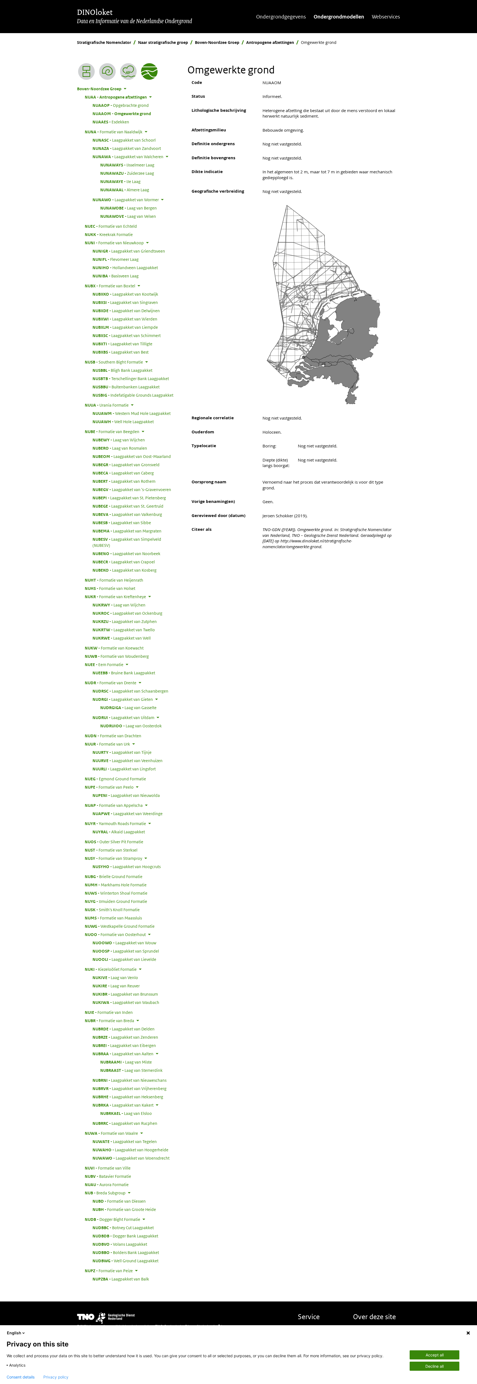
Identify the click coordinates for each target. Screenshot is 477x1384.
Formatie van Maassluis (113, 918)
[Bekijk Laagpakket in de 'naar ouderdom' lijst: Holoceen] (107, 71)
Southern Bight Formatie (114, 362)
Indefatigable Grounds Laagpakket (132, 395)
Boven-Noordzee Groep (217, 42)
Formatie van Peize (109, 1270)
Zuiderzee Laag (127, 173)
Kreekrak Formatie (109, 234)
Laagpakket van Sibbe (121, 522)
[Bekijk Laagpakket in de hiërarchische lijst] (86, 71)
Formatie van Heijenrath (114, 580)
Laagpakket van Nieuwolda (126, 795)
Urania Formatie (107, 405)
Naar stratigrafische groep (163, 42)
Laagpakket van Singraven (125, 302)
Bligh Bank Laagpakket (122, 370)
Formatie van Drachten (113, 735)
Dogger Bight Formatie (112, 1219)
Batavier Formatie (108, 1176)
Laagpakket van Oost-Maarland (131, 456)
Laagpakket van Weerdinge (127, 813)
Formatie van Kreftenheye (115, 596)
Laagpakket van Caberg (123, 473)
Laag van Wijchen (118, 439)
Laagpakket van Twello (123, 629)
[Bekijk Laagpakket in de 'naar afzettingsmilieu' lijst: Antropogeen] (128, 71)
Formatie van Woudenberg (117, 656)
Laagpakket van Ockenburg (127, 613)
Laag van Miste (126, 1062)
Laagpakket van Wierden (124, 319)
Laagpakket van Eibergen (124, 1045)
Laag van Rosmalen (119, 448)
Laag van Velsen (128, 216)
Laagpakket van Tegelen (124, 1141)
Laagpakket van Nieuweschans (129, 1080)
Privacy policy (55, 1377)
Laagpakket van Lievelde (124, 959)
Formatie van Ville (108, 1168)
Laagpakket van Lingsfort (124, 768)
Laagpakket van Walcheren (127, 156)
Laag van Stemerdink (131, 1070)
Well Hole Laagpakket (123, 421)
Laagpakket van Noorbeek (126, 553)
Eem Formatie (104, 664)
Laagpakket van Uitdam (123, 717)
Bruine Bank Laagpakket (123, 672)
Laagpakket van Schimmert (126, 335)
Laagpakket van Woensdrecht (130, 1158)
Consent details (21, 1377)
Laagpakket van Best (120, 352)
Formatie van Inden (109, 1012)
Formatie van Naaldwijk (113, 131)
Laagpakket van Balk (120, 1279)
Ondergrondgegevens (281, 17)
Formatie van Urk (107, 744)
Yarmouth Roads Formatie (115, 823)
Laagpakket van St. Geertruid (127, 506)
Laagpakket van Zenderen (125, 1037)
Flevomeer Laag (115, 259)
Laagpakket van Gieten (122, 699)
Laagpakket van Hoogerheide (130, 1149)
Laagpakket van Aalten (122, 1053)
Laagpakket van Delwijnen (126, 310)
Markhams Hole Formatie (116, 884)
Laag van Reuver (116, 985)
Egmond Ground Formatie (115, 778)
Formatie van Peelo (109, 787)
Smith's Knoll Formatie (112, 909)
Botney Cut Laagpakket (123, 1227)
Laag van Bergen (128, 208)
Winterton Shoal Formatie (116, 893)
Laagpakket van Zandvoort (126, 148)
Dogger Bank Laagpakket (125, 1236)
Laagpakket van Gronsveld (126, 464)
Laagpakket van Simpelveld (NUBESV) (126, 542)
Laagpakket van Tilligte (122, 343)
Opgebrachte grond (120, 105)
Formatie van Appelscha (114, 805)
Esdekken (110, 121)
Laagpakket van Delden (123, 1029)
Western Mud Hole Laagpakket (131, 413)
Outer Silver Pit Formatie (114, 841)
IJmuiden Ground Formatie (116, 901)
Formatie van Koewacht (114, 648)
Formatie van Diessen (119, 1201)
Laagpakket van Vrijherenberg (129, 1088)
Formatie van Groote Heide (124, 1209)
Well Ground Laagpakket (125, 1260)
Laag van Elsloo (126, 1113)
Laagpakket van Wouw (124, 942)
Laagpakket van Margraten (126, 531)
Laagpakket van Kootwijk (125, 294)
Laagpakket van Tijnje (122, 752)
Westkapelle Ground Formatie (120, 926)
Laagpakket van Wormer (125, 199)
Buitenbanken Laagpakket (126, 386)
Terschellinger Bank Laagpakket (130, 378)
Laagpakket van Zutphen (124, 621)
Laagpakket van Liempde (125, 327)
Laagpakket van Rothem (123, 481)
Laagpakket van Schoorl (124, 140)
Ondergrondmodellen (339, 17)
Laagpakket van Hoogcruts (126, 866)
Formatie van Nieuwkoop (114, 242)
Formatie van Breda (109, 1020)
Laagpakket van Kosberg (124, 570)
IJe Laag (120, 181)
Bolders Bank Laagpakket (125, 1252)
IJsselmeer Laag (127, 165)
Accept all (435, 1355)
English (14, 1332)
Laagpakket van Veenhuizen (127, 760)
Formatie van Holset (110, 588)
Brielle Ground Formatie (113, 876)
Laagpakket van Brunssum (125, 994)
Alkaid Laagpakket (118, 831)
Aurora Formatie (107, 1184)
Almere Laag (124, 189)
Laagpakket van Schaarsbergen (130, 691)
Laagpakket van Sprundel (125, 951)
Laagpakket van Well (121, 638)
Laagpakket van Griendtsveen (128, 251)
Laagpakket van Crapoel (123, 561)
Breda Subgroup (105, 1192)
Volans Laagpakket (119, 1244)
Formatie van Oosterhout (115, 934)
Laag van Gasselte (128, 707)
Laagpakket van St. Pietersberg (129, 497)
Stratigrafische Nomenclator (104, 42)
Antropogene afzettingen (270, 42)
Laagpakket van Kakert (122, 1105)
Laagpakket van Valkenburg (127, 514)
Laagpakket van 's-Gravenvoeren (131, 489)
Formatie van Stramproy (113, 858)
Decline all (434, 1366)
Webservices (386, 17)
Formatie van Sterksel (111, 850)
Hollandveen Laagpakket (125, 267)
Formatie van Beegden (112, 431)
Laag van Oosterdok (131, 725)
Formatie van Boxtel (110, 285)
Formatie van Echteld (111, 226)
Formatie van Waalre (111, 1133)
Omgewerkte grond (121, 113)
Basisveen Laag (115, 276)
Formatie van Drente (110, 682)
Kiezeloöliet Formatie (111, 969)
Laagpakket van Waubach (125, 1002)
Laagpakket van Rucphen (124, 1123)
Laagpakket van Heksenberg (127, 1096)
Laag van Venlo (115, 977)
